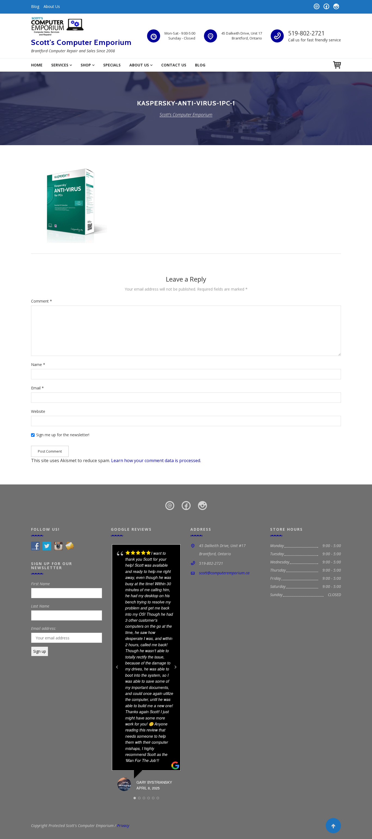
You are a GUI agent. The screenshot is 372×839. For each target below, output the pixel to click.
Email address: (43, 628)
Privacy (123, 825)
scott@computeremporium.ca (224, 572)
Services (59, 65)
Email (37, 387)
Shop (86, 65)
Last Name (40, 606)
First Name (40, 583)
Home (36, 65)
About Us (52, 6)
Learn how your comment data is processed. (156, 460)
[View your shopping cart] (337, 65)
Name (38, 364)
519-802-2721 (306, 33)
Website (38, 411)
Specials (112, 65)
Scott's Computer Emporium (81, 42)
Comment (41, 301)
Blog (35, 6)
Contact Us (173, 65)
